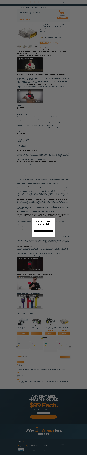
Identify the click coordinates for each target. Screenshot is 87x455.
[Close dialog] (53, 218)
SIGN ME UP (43, 230)
